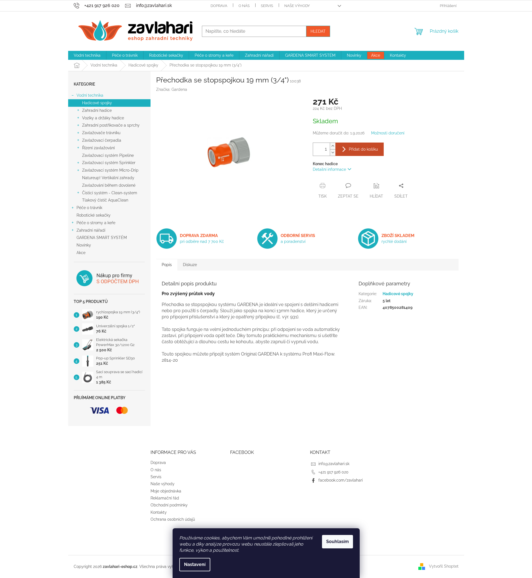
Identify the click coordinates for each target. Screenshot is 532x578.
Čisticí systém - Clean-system (109, 193)
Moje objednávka (166, 491)
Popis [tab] (167, 264)
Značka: (171, 89)
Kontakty (159, 512)
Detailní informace (329, 169)
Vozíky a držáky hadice (103, 118)
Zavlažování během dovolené (108, 185)
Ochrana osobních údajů (173, 519)
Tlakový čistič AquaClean (105, 200)
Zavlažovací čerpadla (101, 140)
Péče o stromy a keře (96, 223)
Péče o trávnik (89, 207)
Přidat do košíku (363, 149)
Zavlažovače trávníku (101, 133)
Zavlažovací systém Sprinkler (108, 162)
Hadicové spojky (97, 103)
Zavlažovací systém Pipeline (108, 155)
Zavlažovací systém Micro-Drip (110, 170)
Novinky (84, 245)
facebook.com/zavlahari (340, 480)
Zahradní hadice (97, 110)
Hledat (318, 31)
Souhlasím (337, 541)
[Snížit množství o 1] (332, 152)
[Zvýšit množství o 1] (332, 146)
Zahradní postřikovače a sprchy (111, 125)
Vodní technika (90, 95)
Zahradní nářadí (91, 230)
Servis (267, 6)
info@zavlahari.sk (333, 463)
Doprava (219, 6)
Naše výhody (297, 6)
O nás (244, 6)
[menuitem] (87, 55)
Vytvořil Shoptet (444, 566)
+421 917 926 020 (333, 472)
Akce (81, 252)
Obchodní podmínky (169, 505)
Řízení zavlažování (98, 148)
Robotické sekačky (94, 215)
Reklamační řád (165, 498)
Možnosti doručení (387, 133)
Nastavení (195, 564)
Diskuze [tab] (190, 264)
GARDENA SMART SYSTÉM (102, 237)
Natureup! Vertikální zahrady (108, 178)
